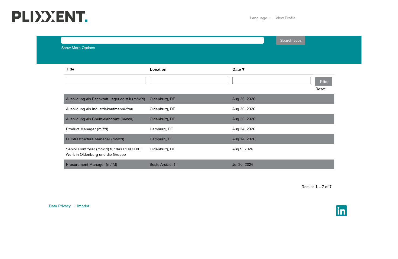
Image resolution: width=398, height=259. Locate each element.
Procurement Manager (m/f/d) (91, 164)
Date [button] (237, 69)
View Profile (286, 18)
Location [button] (158, 69)
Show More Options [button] (78, 48)
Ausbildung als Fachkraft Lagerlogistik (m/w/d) (105, 99)
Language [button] (259, 18)
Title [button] (70, 69)
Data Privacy (60, 206)
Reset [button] (320, 89)
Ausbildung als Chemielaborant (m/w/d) (99, 119)
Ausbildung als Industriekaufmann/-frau (99, 109)
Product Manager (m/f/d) (87, 129)
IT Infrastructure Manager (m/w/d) (95, 139)
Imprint (83, 206)
